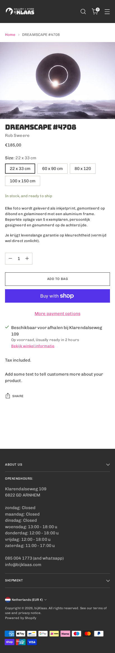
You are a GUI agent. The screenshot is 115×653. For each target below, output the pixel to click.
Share (18, 396)
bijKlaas (40, 608)
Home (10, 34)
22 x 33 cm (20, 168)
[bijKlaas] (20, 11)
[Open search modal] (83, 11)
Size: (20, 157)
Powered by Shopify (20, 618)
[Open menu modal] (107, 11)
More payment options (57, 313)
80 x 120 (83, 168)
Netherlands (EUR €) (27, 600)
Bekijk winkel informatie (32, 346)
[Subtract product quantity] (10, 258)
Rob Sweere (17, 135)
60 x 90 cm (52, 168)
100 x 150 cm (22, 180)
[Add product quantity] (27, 258)
